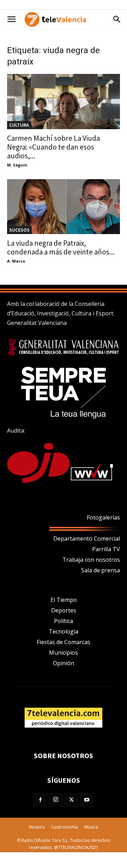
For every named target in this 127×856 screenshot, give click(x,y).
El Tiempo (63, 600)
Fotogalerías (103, 517)
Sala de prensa (100, 570)
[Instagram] (56, 800)
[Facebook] (40, 800)
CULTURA (19, 125)
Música (91, 827)
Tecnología (63, 631)
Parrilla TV (106, 549)
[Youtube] (87, 800)
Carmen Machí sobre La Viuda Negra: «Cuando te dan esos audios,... (53, 146)
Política (63, 621)
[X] (71, 800)
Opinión (63, 663)
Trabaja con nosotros (91, 560)
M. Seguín (17, 165)
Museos (36, 827)
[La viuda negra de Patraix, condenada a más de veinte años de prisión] (63, 206)
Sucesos (19, 230)
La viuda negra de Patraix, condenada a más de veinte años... (61, 247)
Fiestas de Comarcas (63, 642)
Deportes (63, 610)
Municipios (63, 652)
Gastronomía (64, 827)
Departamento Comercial (86, 538)
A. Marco (16, 261)
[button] (11, 19)
